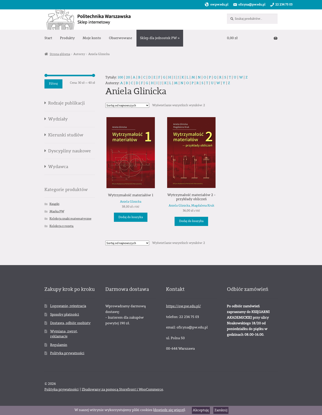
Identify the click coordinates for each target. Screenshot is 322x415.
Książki (54, 204)
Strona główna (60, 54)
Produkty (67, 38)
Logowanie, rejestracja (68, 306)
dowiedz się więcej (169, 410)
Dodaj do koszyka (131, 217)
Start (48, 38)
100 (120, 77)
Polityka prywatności (67, 353)
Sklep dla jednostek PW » (160, 38)
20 (128, 77)
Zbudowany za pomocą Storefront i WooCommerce (122, 389)
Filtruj (53, 84)
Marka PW (57, 212)
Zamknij (220, 410)
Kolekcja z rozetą (61, 226)
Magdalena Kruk (202, 206)
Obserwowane (120, 38)
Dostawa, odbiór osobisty (70, 323)
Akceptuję (201, 410)
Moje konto (92, 38)
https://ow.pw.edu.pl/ (183, 306)
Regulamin (58, 345)
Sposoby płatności (64, 314)
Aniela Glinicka (130, 202)
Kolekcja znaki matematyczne (70, 219)
